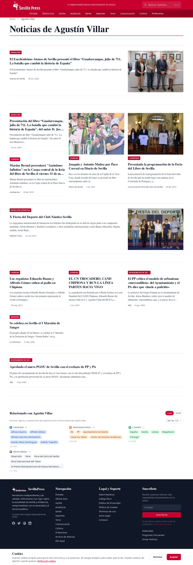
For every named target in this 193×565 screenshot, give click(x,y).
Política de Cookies (108, 507)
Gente (88, 13)
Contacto (103, 519)
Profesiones (158, 13)
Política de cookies (46, 561)
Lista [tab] (169, 413)
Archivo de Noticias (65, 536)
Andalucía (75, 13)
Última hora (48, 13)
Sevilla (62, 13)
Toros (112, 13)
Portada (33, 13)
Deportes (100, 13)
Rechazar (157, 557)
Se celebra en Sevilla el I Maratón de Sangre (35, 325)
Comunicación (127, 13)
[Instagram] (24, 523)
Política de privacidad (162, 524)
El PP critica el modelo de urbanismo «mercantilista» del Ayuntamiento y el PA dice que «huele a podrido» (154, 282)
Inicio (12, 18)
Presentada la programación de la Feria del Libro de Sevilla (155, 166)
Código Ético (105, 498)
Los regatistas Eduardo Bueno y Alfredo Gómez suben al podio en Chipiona (32, 282)
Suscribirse (161, 514)
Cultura (143, 13)
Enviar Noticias (149, 539)
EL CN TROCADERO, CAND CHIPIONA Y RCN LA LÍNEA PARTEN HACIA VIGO (91, 282)
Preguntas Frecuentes (153, 535)
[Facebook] (13, 523)
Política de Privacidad (109, 503)
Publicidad (147, 530)
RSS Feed (60, 541)
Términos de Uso (107, 511)
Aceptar (174, 557)
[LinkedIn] (29, 523)
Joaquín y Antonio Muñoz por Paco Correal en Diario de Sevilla (93, 166)
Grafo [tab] (178, 413)
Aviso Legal (104, 515)
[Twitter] (19, 523)
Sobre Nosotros (106, 494)
